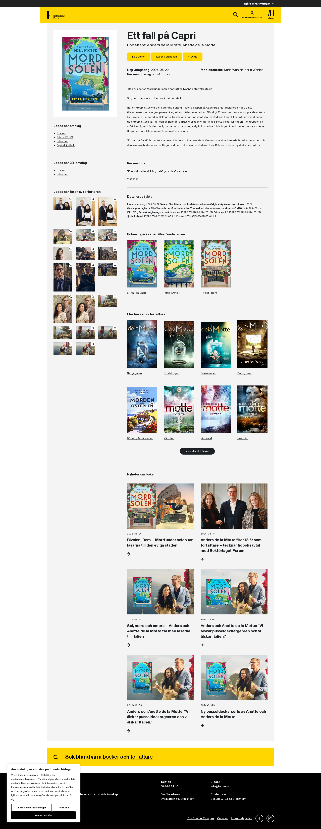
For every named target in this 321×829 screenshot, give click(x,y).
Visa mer (132, 179)
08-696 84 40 (169, 786)
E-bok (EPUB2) (65, 137)
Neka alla (64, 807)
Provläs (192, 57)
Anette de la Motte (198, 45)
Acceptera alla (43, 815)
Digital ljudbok (66, 145)
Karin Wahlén (233, 70)
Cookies (222, 818)
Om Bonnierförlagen (200, 818)
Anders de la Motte (164, 45)
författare (142, 757)
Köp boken (138, 57)
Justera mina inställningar (31, 807)
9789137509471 (152, 216)
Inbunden (62, 141)
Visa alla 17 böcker (197, 451)
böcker (111, 757)
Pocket (61, 133)
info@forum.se (220, 786)
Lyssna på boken (166, 57)
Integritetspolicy (241, 818)
